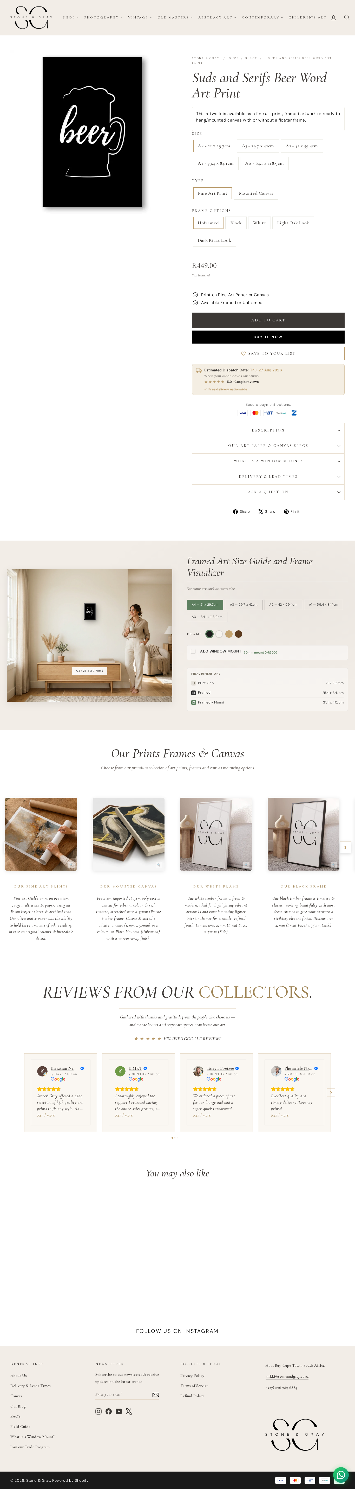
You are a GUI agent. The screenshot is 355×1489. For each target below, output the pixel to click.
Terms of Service (194, 1385)
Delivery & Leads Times (30, 1385)
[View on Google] (42, 1071)
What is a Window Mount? (268, 461)
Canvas (16, 1395)
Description (268, 430)
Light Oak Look (293, 223)
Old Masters (173, 17)
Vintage (138, 17)
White (259, 223)
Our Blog (18, 1406)
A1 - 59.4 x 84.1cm (216, 163)
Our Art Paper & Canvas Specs (268, 445)
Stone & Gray (206, 58)
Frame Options (211, 210)
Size (197, 133)
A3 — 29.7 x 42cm (244, 605)
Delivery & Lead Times (268, 476)
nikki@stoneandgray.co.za (287, 1376)
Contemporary (260, 17)
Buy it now (268, 337)
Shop (69, 17)
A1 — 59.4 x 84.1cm (323, 605)
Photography (101, 17)
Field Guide (20, 1426)
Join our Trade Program (30, 1446)
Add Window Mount (220, 651)
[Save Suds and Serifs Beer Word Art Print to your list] (82, 1203)
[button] (24, 1092)
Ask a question (268, 492)
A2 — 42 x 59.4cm (283, 605)
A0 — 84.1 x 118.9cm (207, 617)
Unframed (208, 223)
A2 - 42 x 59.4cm (302, 146)
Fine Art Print (212, 193)
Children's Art (308, 17)
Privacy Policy (192, 1375)
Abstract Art (215, 17)
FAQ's (15, 1416)
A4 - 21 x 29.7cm (214, 146)
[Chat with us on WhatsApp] (341, 1475)
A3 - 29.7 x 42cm (258, 146)
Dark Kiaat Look (214, 240)
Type (198, 181)
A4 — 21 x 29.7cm (205, 605)
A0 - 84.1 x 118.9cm (264, 163)
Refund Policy (192, 1395)
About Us (18, 1375)
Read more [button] (46, 1115)
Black (251, 58)
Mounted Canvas (256, 193)
